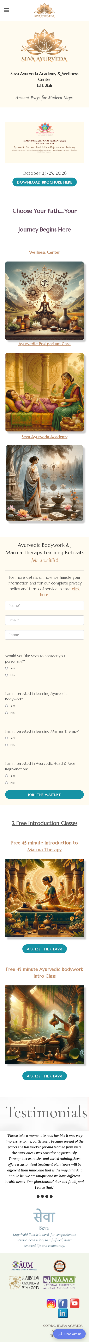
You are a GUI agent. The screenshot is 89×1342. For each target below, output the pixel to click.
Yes (13, 668)
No (13, 675)
